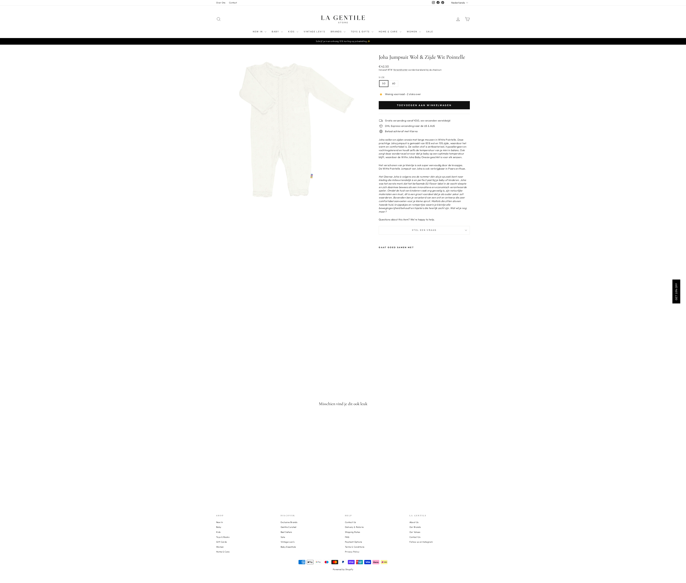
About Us (414, 522)
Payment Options (353, 541)
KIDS (292, 31)
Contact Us (350, 522)
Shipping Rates (352, 532)
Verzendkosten (400, 69)
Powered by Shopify (343, 569)
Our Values (414, 532)
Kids (218, 532)
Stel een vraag (424, 230)
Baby (218, 527)
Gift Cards (221, 541)
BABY (276, 31)
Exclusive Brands (289, 522)
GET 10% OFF (676, 291)
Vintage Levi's (288, 541)
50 (383, 83)
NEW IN (258, 31)
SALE (429, 31)
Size (382, 77)
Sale (283, 537)
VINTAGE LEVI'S (314, 31)
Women (220, 546)
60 (393, 83)
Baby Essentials (288, 546)
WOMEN (412, 31)
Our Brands (415, 527)
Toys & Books (222, 537)
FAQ (347, 537)
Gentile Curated (288, 527)
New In (219, 522)
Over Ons (220, 2)
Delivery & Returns (354, 527)
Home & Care (223, 551)
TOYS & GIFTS (361, 31)
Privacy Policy (352, 551)
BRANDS (337, 31)
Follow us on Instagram (421, 541)
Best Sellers (286, 532)
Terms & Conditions (354, 546)
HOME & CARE (389, 31)
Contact (233, 2)
